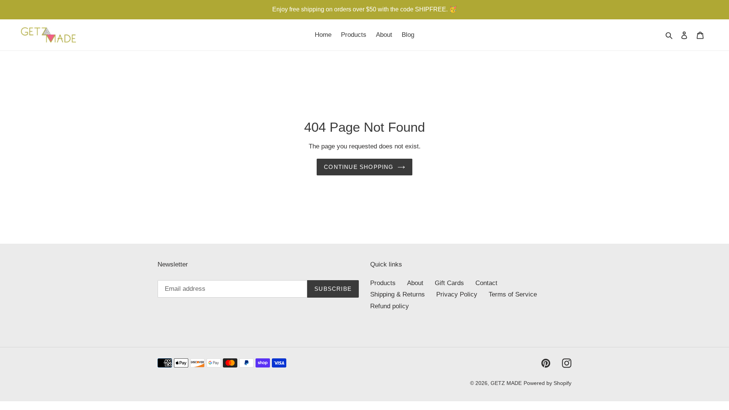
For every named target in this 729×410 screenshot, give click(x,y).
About (415, 283)
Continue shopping (358, 167)
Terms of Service (513, 294)
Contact (486, 283)
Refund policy (389, 306)
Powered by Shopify (547, 383)
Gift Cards (449, 283)
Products (383, 283)
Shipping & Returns (397, 294)
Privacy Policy (456, 294)
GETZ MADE (506, 383)
